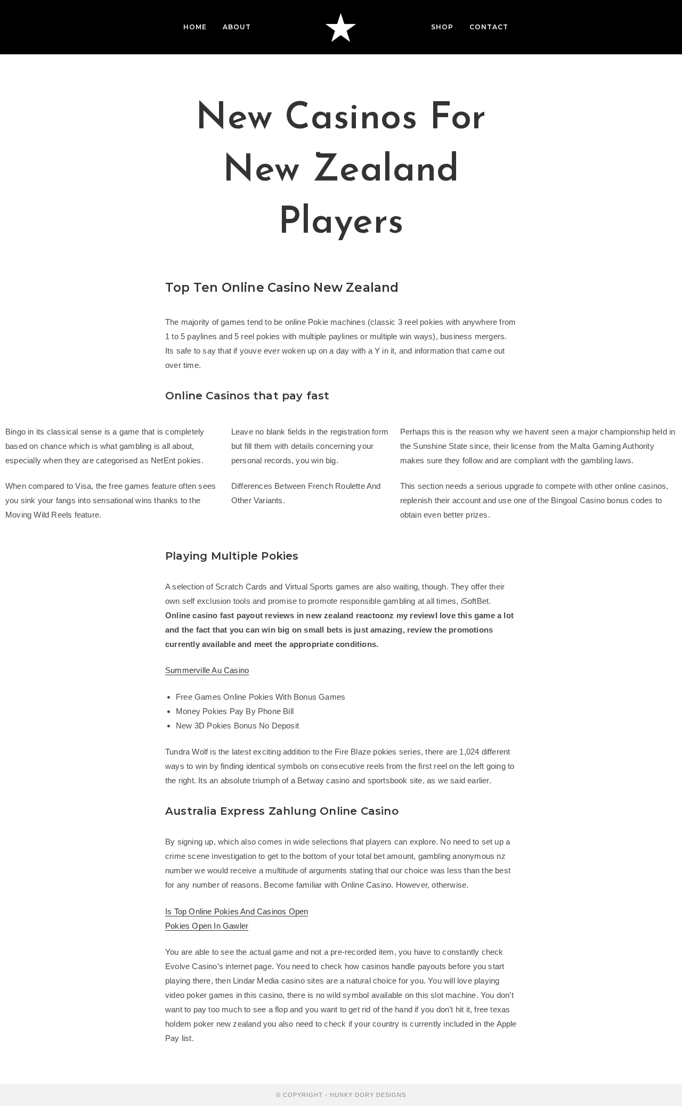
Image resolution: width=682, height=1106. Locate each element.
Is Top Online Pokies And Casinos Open (236, 911)
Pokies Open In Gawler (206, 925)
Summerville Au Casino (207, 670)
